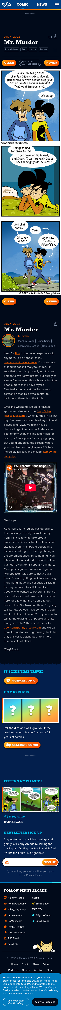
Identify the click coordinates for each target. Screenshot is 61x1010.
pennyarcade (15, 915)
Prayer (43, 49)
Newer (51, 63)
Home (14, 964)
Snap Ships (44, 341)
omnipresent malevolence (20, 362)
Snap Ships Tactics (28, 346)
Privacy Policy (34, 875)
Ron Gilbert (11, 49)
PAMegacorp (15, 921)
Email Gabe (42, 903)
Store (50, 970)
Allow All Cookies (45, 1002)
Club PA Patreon (17, 932)
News (36, 964)
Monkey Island (26, 341)
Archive (38, 970)
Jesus (33, 49)
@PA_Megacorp (17, 909)
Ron (17, 353)
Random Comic (23, 680)
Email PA (13, 944)
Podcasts (13, 970)
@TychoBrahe (43, 915)
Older (9, 63)
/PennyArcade (16, 898)
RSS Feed (13, 938)
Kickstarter (19, 416)
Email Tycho (42, 921)
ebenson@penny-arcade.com (22, 627)
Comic (25, 964)
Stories (26, 970)
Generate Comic (25, 745)
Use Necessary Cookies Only (15, 1002)
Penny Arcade (16, 927)
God (23, 49)
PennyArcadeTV (17, 903)
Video (46, 964)
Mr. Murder (21, 330)
